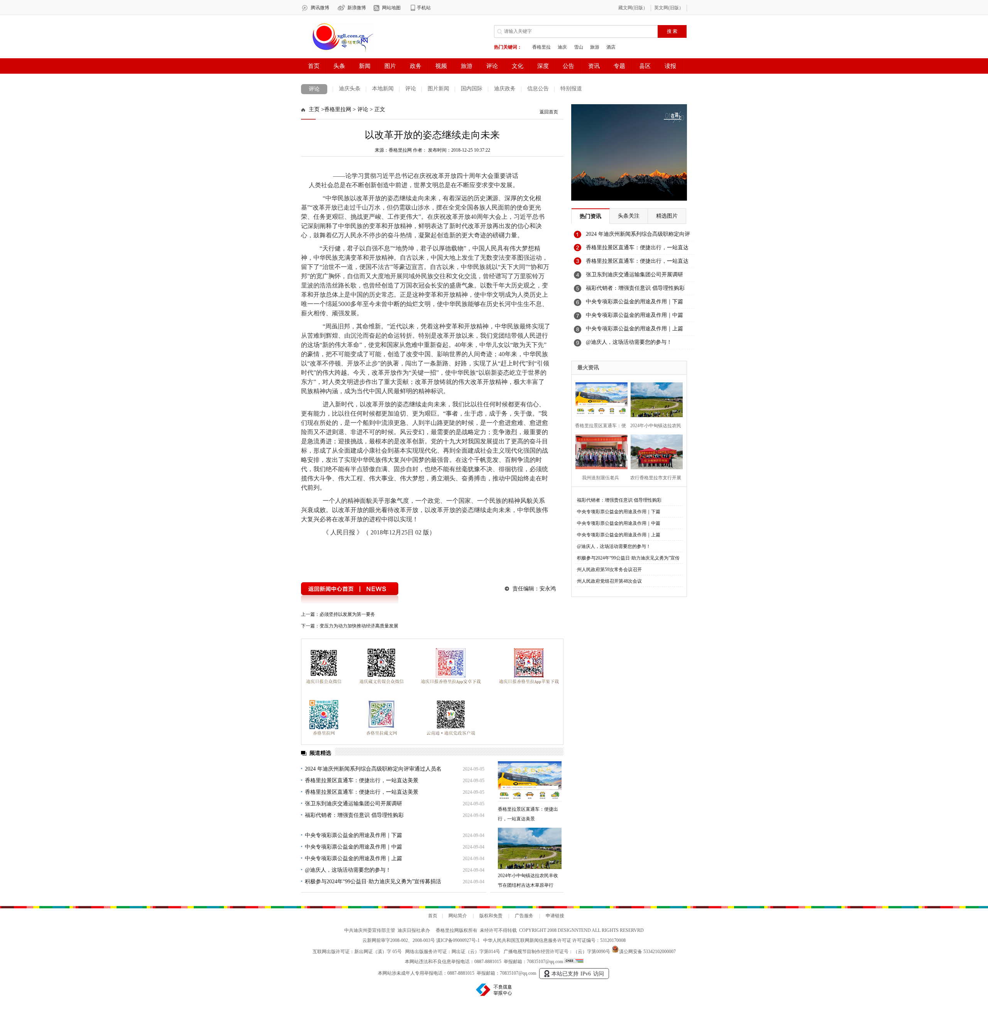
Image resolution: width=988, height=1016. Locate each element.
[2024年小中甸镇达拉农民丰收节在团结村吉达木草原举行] (530, 848)
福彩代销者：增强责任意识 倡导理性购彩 (354, 815)
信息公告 (538, 88)
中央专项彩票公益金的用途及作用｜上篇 (353, 858)
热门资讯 (590, 216)
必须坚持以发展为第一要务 (347, 614)
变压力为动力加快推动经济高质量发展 (359, 626)
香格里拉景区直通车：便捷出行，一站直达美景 (361, 780)
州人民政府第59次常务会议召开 (609, 569)
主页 (314, 109)
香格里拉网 (337, 109)
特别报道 (571, 88)
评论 (314, 89)
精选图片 (667, 216)
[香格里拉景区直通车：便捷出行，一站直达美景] (530, 782)
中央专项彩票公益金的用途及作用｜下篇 (353, 835)
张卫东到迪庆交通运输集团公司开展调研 (353, 803)
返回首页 (549, 112)
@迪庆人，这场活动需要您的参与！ (348, 870)
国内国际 (471, 88)
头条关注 (628, 216)
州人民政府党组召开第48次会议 (609, 581)
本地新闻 (383, 88)
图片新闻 (438, 88)
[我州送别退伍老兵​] (599, 451)
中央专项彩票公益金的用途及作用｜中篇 (353, 847)
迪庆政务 (505, 88)
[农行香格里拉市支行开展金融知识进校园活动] (654, 451)
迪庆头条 (349, 88)
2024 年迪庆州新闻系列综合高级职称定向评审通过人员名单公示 (638, 236)
